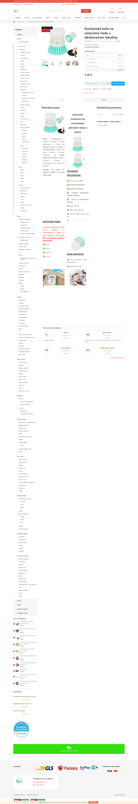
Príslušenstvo (23, 193)
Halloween (23, 69)
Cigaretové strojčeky (22, 609)
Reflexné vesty (22, 468)
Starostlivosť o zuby (24, 391)
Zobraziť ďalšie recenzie (117, 358)
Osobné (24, 154)
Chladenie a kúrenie (25, 52)
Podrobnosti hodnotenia (106, 41)
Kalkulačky (21, 274)
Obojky (22, 445)
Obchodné (24, 160)
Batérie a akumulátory (24, 271)
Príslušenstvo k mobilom (25, 237)
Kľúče (21, 173)
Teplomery (23, 110)
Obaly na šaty (25, 101)
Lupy (21, 122)
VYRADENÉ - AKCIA (22, 613)
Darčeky (19, 601)
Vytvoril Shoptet (121, 795)
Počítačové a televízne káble (27, 233)
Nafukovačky (22, 354)
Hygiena (22, 113)
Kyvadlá (22, 61)
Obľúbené (19, 34)
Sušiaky (22, 107)
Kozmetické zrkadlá (25, 404)
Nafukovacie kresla (25, 188)
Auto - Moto (20, 456)
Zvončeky (22, 501)
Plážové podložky (23, 582)
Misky (20, 434)
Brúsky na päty (22, 379)
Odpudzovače (23, 191)
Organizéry (23, 89)
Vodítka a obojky (23, 442)
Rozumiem (93, 802)
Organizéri (21, 303)
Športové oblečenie (23, 514)
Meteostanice (22, 266)
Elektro (19, 216)
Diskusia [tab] (104, 99)
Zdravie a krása (21, 359)
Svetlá (21, 175)
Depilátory (21, 365)
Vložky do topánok (23, 382)
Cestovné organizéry (24, 559)
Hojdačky (21, 343)
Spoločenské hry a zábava (25, 334)
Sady (21, 181)
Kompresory (22, 488)
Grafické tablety (22, 340)
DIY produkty (22, 323)
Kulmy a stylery (22, 376)
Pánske (22, 519)
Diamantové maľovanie (24, 351)
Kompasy (21, 564)
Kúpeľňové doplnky (25, 75)
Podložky (21, 526)
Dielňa (20, 167)
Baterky (20, 283)
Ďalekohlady (22, 573)
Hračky (20, 452)
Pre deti (19, 297)
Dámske (22, 517)
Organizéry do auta (23, 476)
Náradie (22, 196)
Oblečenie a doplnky (22, 533)
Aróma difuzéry (24, 58)
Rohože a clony (22, 479)
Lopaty (20, 596)
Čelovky (22, 286)
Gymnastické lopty (23, 529)
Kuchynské (24, 151)
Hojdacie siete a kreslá (25, 205)
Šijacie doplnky (22, 539)
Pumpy (20, 593)
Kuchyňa (22, 55)
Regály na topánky (25, 105)
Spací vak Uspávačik (24, 309)
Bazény (22, 202)
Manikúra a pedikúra (24, 368)
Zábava (19, 605)
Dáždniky (21, 548)
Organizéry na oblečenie (28, 98)
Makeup (21, 374)
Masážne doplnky (23, 371)
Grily (21, 199)
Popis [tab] (62, 99)
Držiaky (22, 116)
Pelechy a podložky (23, 431)
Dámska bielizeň (23, 542)
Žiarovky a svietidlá (25, 127)
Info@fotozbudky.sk (41, 782)
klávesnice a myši (24, 222)
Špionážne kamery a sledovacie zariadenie (28, 258)
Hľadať (86, 11)
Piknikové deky (22, 579)
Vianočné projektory (24, 42)
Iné (19, 252)
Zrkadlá (20, 471)
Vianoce (19, 39)
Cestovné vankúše (23, 590)
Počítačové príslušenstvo (25, 219)
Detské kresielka (23, 317)
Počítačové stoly (24, 231)
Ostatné (24, 95)
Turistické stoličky (23, 570)
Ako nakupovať (16, 4)
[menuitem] (18, 17)
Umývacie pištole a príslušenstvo (27, 482)
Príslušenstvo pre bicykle (25, 499)
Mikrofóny (21, 280)
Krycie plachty (22, 485)
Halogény (24, 133)
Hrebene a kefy (22, 428)
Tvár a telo (21, 385)
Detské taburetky (23, 311)
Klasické (22, 289)
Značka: (89, 92)
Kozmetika (20, 395)
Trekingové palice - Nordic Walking (27, 584)
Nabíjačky (21, 277)
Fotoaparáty (22, 320)
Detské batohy (22, 314)
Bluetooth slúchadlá (24, 244)
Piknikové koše (22, 567)
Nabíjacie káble (24, 240)
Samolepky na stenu (24, 306)
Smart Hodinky (22, 246)
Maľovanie (21, 346)
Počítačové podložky (25, 228)
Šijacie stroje (23, 87)
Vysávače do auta (23, 474)
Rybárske (24, 162)
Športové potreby (21, 495)
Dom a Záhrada (21, 46)
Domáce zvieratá (21, 419)
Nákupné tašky (24, 81)
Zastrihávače (23, 411)
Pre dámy (21, 399)
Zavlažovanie (23, 211)
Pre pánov (21, 408)
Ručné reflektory (24, 291)
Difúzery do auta (23, 459)
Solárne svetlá (25, 142)
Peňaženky (21, 551)
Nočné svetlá (22, 300)
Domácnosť (22, 49)
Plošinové (24, 157)
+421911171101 (40, 785)
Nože (20, 587)
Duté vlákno (22, 537)
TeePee (20, 329)
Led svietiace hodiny (24, 326)
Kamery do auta (23, 462)
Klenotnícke (25, 148)
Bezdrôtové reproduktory (25, 249)
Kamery (20, 255)
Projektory (24, 130)
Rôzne (23, 136)
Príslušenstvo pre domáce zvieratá (27, 422)
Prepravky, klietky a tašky (25, 449)
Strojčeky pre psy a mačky (25, 437)
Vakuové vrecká (24, 119)
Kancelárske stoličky (25, 84)
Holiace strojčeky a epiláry (26, 401)
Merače (22, 178)
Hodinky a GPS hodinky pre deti (27, 337)
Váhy (21, 145)
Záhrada (21, 185)
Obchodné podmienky (28, 4)
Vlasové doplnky (23, 362)
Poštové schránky (24, 78)
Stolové (24, 139)
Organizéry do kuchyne (28, 92)
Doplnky (22, 67)
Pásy (21, 522)
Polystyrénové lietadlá (24, 349)
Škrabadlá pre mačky (24, 425)
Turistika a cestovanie (22, 556)
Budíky (22, 64)
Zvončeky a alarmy (25, 72)
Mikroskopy (23, 125)
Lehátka (22, 208)
